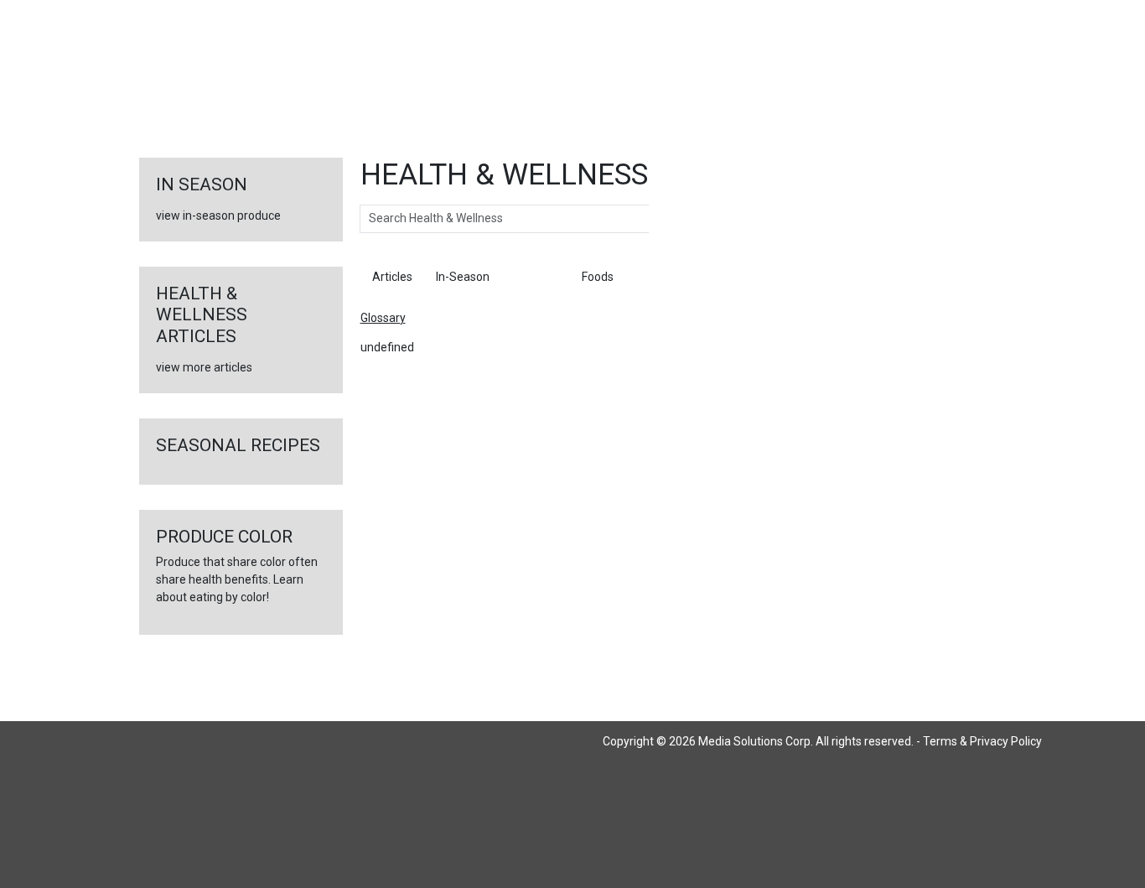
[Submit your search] (666, 219)
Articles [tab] (392, 276)
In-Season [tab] (463, 276)
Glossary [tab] (535, 276)
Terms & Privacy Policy (982, 741)
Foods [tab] (598, 276)
